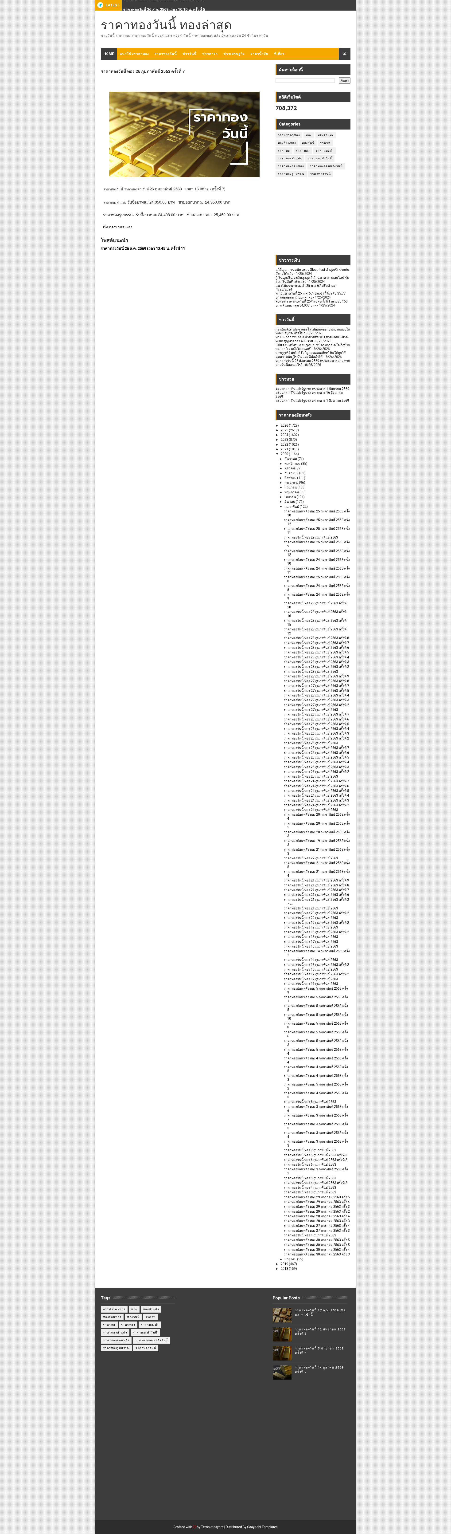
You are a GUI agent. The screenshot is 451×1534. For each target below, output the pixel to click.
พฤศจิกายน (292, 463)
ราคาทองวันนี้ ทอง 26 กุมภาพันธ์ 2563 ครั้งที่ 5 (316, 724)
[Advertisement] (313, 218)
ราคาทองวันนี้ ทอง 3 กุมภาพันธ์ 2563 (310, 1192)
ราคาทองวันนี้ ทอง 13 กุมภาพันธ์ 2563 (311, 969)
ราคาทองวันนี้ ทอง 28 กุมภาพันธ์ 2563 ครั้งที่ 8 (316, 638)
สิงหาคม (290, 478)
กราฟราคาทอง (289, 135)
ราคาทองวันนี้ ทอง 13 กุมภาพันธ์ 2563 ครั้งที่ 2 (316, 965)
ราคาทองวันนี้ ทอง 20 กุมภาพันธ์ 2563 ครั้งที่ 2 (316, 913)
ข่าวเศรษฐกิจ (234, 54)
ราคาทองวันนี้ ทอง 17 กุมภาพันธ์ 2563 (311, 942)
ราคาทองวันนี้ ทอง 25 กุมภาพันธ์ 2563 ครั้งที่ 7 (316, 748)
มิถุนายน (291, 487)
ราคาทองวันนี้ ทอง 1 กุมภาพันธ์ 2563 (310, 1235)
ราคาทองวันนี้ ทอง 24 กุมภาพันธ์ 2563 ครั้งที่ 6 (316, 786)
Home (109, 54)
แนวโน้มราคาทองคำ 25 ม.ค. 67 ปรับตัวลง (305, 285)
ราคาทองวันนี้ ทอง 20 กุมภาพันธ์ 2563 (311, 918)
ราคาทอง (303, 150)
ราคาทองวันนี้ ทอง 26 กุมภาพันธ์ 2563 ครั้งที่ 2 (316, 738)
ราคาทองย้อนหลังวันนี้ (326, 166)
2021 (285, 449)
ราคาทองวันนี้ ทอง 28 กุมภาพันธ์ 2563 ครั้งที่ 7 (316, 643)
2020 (285, 454)
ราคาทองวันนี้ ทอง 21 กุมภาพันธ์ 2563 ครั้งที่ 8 (316, 885)
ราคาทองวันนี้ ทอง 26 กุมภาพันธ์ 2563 (311, 743)
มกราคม (290, 1259)
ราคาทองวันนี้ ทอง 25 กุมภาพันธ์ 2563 (311, 776)
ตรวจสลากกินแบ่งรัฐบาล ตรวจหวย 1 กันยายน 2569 (312, 389)
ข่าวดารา (210, 54)
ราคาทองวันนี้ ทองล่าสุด (166, 25)
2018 (285, 1268)
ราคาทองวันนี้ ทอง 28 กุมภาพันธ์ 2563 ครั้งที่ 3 (316, 662)
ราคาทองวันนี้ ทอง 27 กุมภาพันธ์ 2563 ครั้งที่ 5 (316, 690)
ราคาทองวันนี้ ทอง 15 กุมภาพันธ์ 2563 (311, 946)
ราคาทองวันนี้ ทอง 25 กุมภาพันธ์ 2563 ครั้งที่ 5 (316, 757)
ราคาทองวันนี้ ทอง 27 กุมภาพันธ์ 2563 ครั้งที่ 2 (316, 705)
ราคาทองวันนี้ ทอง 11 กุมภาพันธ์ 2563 (311, 984)
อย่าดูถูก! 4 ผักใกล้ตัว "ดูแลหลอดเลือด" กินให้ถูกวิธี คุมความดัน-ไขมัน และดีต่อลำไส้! (311, 355)
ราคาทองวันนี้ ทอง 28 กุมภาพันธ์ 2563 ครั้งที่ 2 (316, 667)
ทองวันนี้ (308, 143)
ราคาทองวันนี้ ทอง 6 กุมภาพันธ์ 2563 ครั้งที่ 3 (315, 1155)
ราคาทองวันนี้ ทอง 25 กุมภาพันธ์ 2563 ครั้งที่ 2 (316, 772)
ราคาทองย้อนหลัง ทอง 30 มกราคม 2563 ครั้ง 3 (317, 1254)
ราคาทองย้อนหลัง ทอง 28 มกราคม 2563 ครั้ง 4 (317, 1216)
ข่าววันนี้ (190, 54)
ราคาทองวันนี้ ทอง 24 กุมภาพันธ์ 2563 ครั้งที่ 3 (316, 800)
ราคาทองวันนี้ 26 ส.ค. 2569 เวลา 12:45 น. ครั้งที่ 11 (143, 248)
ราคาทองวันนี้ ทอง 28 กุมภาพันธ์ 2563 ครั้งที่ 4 (316, 657)
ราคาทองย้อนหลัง (291, 166)
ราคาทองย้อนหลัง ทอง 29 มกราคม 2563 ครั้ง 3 (317, 1206)
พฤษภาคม (291, 492)
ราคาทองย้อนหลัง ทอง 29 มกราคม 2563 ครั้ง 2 (317, 1211)
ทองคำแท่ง (326, 135)
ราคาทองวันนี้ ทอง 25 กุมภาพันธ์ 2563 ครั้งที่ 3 (316, 767)
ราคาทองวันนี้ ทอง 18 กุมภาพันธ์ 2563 (311, 937)
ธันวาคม (291, 459)
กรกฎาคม (291, 482)
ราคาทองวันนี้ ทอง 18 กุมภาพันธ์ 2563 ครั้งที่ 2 (316, 932)
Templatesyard (212, 1527)
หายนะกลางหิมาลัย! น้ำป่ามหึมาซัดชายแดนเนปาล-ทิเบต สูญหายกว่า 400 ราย (312, 339)
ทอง (309, 135)
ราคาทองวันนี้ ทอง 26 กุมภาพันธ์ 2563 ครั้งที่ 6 (316, 719)
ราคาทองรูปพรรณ (291, 174)
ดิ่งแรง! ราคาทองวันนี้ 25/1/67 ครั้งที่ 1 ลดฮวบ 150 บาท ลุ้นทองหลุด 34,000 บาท (312, 303)
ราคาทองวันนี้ (166, 54)
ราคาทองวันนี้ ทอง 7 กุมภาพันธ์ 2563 (310, 1150)
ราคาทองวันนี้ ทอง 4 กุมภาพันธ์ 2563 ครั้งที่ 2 (315, 1183)
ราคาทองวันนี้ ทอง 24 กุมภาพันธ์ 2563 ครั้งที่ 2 (316, 805)
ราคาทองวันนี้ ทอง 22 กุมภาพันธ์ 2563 (311, 858)
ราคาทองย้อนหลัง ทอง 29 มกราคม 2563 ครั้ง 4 (317, 1202)
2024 (285, 435)
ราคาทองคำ (325, 150)
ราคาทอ (284, 150)
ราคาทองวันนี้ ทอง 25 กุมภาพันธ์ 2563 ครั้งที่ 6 (316, 753)
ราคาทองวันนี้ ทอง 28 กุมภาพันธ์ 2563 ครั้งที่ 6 (316, 647)
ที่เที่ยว (279, 54)
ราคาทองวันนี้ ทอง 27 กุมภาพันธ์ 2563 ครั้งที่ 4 (316, 695)
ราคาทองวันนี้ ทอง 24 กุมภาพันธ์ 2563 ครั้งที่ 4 (316, 795)
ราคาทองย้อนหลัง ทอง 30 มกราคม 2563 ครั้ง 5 (317, 1240)
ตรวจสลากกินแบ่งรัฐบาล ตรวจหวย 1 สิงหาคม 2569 (312, 400)
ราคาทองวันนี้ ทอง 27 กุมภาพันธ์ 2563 (311, 710)
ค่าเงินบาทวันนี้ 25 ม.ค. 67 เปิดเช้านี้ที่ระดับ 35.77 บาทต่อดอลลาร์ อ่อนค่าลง (311, 295)
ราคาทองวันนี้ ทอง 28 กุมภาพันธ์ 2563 (311, 671)
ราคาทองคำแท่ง (290, 158)
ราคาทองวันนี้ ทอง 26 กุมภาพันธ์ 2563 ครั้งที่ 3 (316, 733)
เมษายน (290, 497)
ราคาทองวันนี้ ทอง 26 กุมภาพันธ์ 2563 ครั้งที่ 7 (316, 714)
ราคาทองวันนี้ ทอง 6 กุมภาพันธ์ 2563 (310, 1164)
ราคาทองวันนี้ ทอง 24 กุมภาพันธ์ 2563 (311, 810)
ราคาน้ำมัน (259, 54)
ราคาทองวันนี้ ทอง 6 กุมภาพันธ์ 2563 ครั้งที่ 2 (315, 1160)
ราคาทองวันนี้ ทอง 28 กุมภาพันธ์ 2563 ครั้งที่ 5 (316, 652)
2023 (285, 439)
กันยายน (290, 473)
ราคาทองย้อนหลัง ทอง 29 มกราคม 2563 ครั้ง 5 (317, 1197)
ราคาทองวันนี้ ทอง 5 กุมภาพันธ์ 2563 (310, 1178)
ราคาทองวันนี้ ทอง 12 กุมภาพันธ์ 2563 (311, 979)
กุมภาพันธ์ (292, 506)
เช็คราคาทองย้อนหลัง (117, 227)
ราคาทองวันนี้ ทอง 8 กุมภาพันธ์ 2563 (310, 1102)
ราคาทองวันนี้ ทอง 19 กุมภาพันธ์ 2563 (311, 927)
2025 (285, 430)
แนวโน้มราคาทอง (134, 54)
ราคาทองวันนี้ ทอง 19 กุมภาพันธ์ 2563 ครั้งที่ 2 (316, 922)
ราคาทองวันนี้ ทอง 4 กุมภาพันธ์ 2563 (310, 1187)
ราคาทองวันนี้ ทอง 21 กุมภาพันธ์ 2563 (311, 908)
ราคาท (325, 143)
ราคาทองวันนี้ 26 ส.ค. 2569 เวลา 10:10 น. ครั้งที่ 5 (164, 5)
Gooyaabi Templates (262, 1527)
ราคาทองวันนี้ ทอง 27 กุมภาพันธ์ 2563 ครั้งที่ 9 (316, 676)
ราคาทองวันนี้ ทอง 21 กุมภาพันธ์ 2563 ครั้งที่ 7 (316, 890)
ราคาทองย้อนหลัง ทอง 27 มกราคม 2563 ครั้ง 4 (317, 1225)
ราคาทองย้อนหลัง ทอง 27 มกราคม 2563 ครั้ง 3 (317, 1230)
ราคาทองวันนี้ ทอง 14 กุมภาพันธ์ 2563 (311, 960)
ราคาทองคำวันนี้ (320, 158)
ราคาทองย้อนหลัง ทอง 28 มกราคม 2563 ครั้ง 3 (317, 1221)
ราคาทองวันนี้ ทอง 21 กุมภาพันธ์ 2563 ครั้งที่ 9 (316, 880)
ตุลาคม (289, 468)
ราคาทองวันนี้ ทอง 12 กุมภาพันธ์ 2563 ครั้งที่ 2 (316, 974)
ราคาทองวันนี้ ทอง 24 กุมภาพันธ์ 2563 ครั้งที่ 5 (316, 791)
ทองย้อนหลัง (287, 143)
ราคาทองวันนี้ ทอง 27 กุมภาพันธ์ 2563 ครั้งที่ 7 (316, 686)
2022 (285, 444)
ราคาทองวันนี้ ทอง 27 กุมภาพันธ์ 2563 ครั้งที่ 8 (316, 681)
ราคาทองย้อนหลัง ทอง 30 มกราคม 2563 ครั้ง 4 (317, 1249)
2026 (285, 425)
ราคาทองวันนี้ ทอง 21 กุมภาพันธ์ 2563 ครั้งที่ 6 (316, 895)
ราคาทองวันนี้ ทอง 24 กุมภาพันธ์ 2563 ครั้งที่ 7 (316, 781)
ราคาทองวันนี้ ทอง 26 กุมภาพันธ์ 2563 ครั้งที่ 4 (316, 729)
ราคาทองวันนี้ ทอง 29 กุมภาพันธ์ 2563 (311, 537)
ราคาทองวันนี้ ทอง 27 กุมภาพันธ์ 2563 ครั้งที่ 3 (316, 700)
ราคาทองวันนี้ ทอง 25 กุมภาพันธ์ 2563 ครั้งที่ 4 (316, 762)
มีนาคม (290, 501)
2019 (285, 1264)
